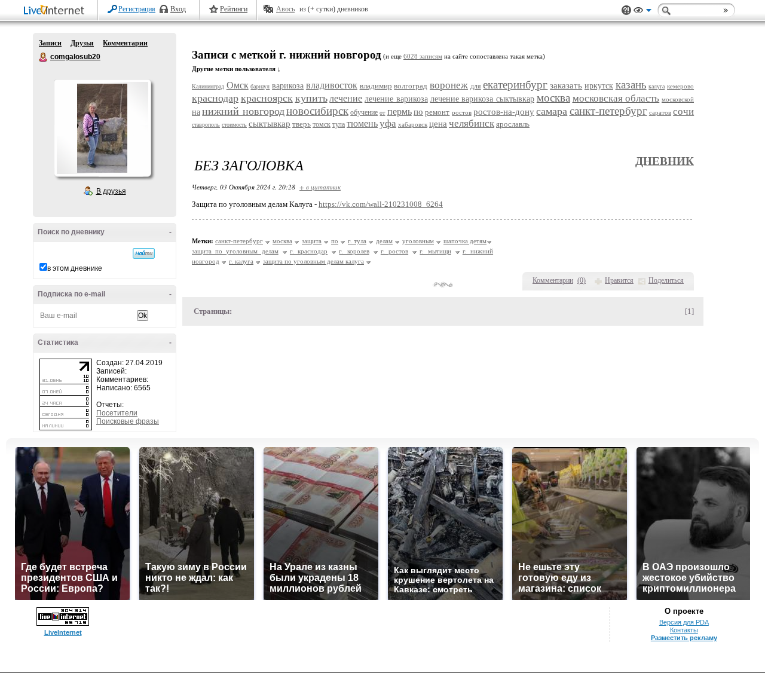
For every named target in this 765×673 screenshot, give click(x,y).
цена (438, 124)
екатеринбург (515, 84)
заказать (566, 85)
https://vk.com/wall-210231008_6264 (381, 204)
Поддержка (626, 10)
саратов (660, 112)
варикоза (288, 85)
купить (311, 98)
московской (678, 99)
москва (553, 97)
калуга (656, 86)
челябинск (471, 123)
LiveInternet (56, 11)
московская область (616, 98)
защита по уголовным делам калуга (313, 261)
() (581, 280)
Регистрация (136, 9)
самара (551, 111)
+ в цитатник (320, 186)
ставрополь (206, 124)
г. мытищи (435, 251)
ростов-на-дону (503, 112)
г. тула (357, 240)
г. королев (354, 251)
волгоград (410, 85)
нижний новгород (243, 111)
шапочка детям (464, 240)
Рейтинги (233, 9)
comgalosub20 (43, 57)
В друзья (111, 191)
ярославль (513, 124)
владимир (376, 85)
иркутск (599, 85)
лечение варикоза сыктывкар (482, 98)
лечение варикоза (396, 98)
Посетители (116, 413)
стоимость (234, 124)
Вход (178, 9)
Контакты (684, 630)
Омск (238, 85)
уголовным (418, 240)
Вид (642, 12)
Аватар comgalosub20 (102, 128)
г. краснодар (309, 251)
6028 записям (422, 56)
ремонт (437, 112)
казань (631, 84)
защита (312, 240)
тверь (301, 124)
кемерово (680, 86)
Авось (285, 9)
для (475, 86)
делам (384, 240)
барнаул (260, 86)
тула (338, 124)
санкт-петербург (608, 111)
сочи (683, 111)
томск (322, 124)
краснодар (215, 98)
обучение (364, 112)
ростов (462, 112)
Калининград (208, 86)
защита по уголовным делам (235, 251)
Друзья (82, 43)
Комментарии (125, 43)
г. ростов (394, 251)
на (196, 112)
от (382, 112)
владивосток (331, 85)
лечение (345, 98)
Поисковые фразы (127, 421)
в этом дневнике (74, 268)
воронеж (449, 85)
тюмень (362, 123)
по (418, 112)
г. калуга (241, 261)
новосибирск (317, 111)
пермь (399, 111)
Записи (50, 43)
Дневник (664, 161)
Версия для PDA (684, 622)
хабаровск (412, 124)
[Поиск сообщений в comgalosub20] (144, 253)
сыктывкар (269, 124)
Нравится (619, 280)
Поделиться (666, 280)
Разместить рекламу (684, 637)
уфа (388, 123)
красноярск (267, 98)
